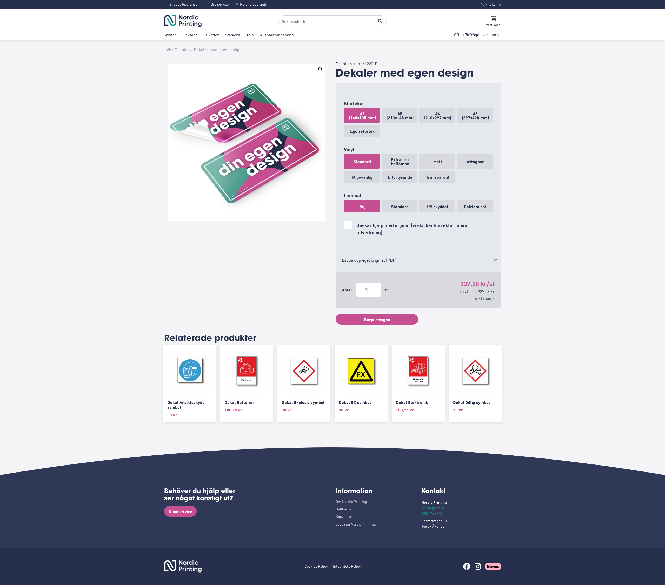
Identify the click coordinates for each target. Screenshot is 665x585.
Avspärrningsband (277, 34)
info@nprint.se (433, 507)
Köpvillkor (344, 516)
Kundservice (180, 511)
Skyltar (169, 34)
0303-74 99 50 (432, 513)
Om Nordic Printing (351, 501)
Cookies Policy (316, 566)
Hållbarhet (344, 508)
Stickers (232, 34)
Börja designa (377, 319)
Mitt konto (492, 4)
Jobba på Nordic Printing (356, 524)
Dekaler (190, 34)
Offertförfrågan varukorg (476, 34)
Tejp (250, 34)
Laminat (352, 195)
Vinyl (349, 149)
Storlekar (354, 103)
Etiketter (211, 34)
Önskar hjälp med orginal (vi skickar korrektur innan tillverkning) (411, 229)
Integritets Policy (347, 566)
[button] (320, 69)
